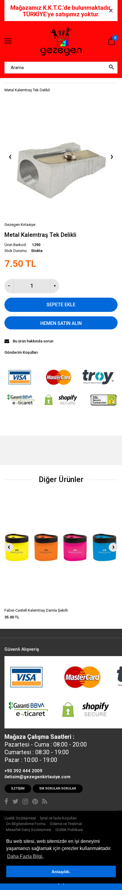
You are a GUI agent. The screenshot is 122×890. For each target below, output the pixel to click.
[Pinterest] (35, 802)
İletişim (18, 788)
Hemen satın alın (61, 323)
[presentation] (8, 547)
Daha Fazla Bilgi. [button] (25, 856)
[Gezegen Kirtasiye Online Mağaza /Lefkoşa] (61, 41)
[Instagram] (25, 802)
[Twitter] (15, 802)
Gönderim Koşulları (21, 352)
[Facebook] (6, 802)
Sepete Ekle (61, 304)
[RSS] (44, 802)
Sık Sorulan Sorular (57, 788)
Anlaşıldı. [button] (61, 871)
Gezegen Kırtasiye (19, 224)
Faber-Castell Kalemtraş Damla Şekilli (36, 610)
